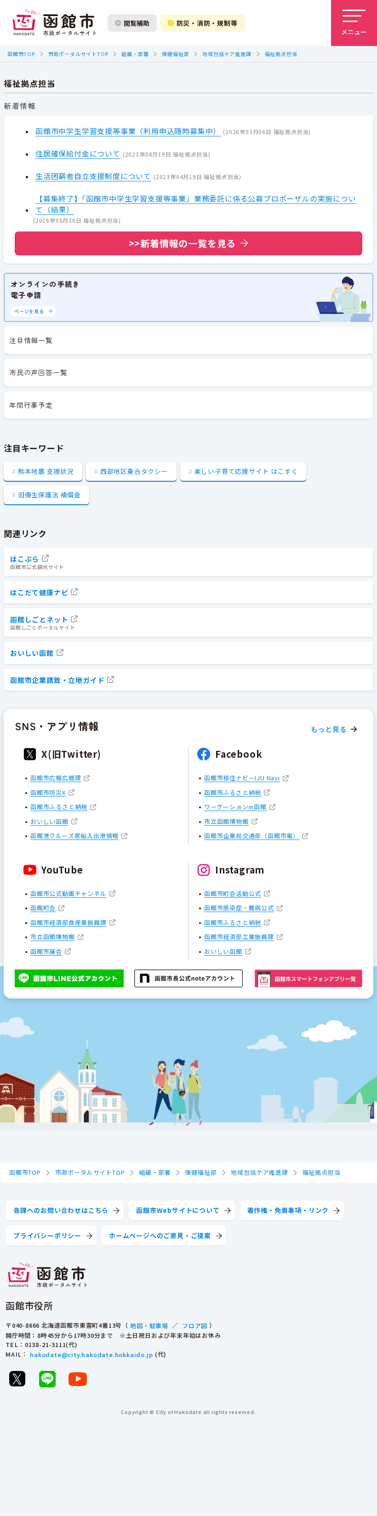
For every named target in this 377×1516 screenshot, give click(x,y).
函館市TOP (21, 53)
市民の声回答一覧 (38, 372)
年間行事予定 (31, 405)
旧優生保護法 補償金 (49, 494)
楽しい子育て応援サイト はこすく (246, 471)
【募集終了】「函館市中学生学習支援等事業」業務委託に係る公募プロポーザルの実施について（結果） (195, 204)
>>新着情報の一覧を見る (182, 243)
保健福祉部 (175, 53)
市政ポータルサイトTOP (78, 53)
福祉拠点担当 (281, 53)
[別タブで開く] (17, 1378)
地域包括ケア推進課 (226, 53)
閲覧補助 (136, 23)
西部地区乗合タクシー (134, 471)
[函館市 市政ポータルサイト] (54, 23)
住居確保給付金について (77, 153)
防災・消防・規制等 (207, 23)
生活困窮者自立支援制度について (93, 175)
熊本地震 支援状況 (46, 471)
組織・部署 (135, 53)
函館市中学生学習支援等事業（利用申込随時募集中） (128, 130)
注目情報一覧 (31, 340)
